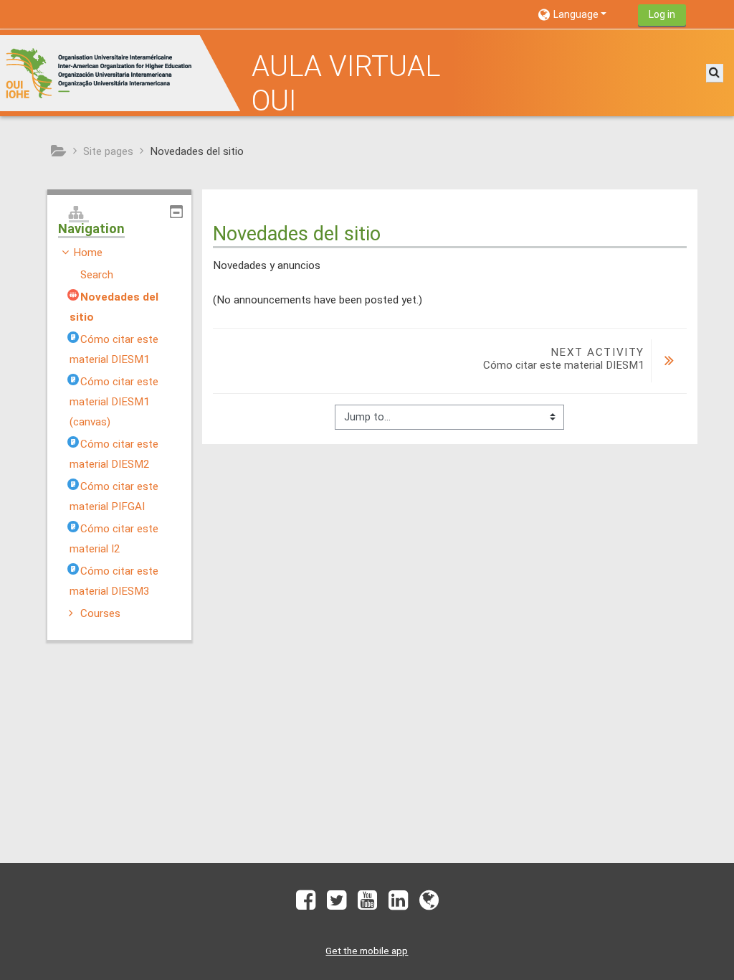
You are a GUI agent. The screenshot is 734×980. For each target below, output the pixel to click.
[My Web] (432, 904)
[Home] (122, 72)
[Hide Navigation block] (176, 211)
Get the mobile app (366, 951)
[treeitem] (119, 432)
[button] (582, 14)
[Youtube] (367, 904)
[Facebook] (303, 904)
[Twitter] (336, 904)
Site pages (108, 151)
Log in (662, 14)
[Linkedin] (398, 904)
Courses (100, 613)
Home (88, 252)
